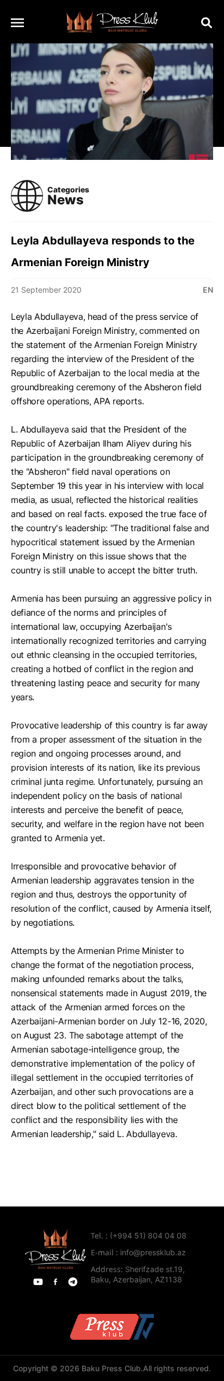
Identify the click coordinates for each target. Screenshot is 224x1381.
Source (25, 1162)
